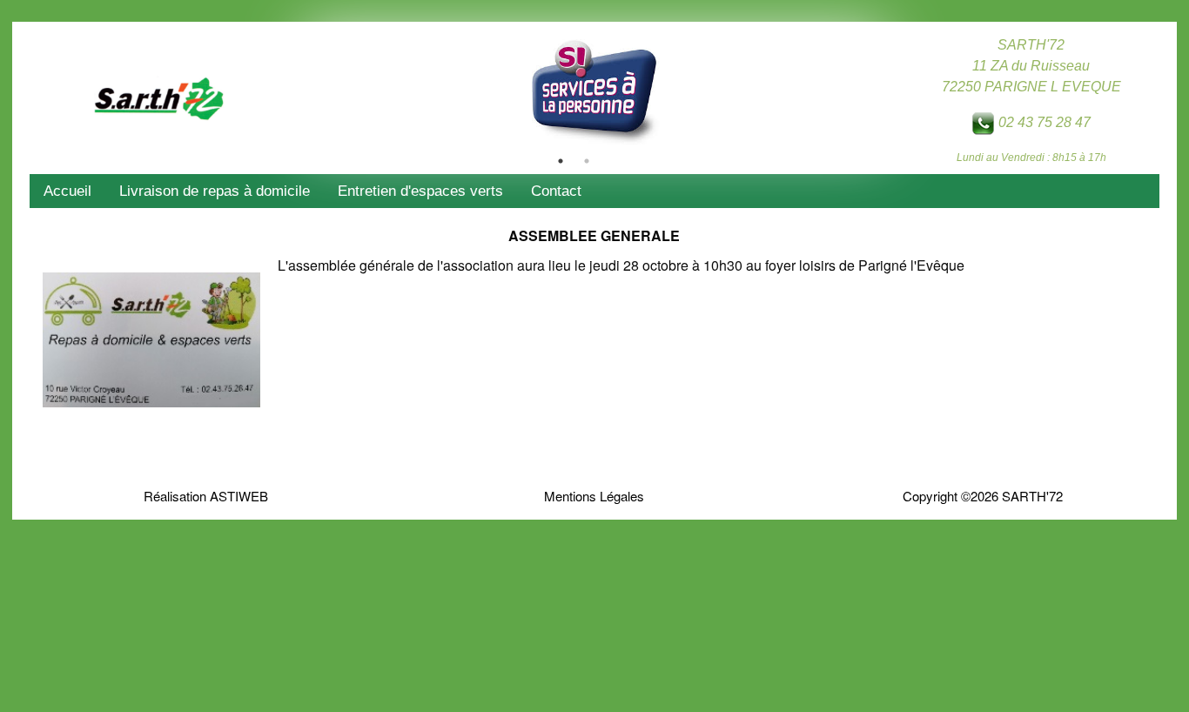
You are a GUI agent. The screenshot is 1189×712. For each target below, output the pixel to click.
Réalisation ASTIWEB (206, 496)
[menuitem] (67, 191)
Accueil (67, 191)
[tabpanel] (594, 89)
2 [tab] (586, 161)
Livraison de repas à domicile (214, 191)
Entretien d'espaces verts (420, 191)
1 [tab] (560, 161)
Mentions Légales (594, 496)
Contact (556, 191)
